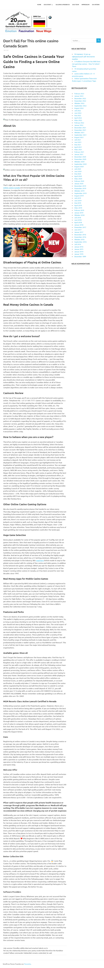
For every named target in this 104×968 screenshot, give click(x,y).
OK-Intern (95, 4)
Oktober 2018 (79, 215)
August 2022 (79, 108)
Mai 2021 (77, 145)
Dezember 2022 (80, 98)
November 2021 (80, 130)
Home (39, 4)
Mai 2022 (77, 115)
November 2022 (80, 101)
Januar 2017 (78, 232)
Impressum (85, 4)
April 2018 (78, 222)
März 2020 (78, 179)
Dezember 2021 (80, 128)
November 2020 (80, 159)
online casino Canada (11, 188)
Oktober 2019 (79, 191)
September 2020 (80, 164)
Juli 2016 (77, 244)
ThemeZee (27, 964)
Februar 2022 (79, 123)
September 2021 (80, 135)
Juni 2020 (77, 171)
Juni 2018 (77, 220)
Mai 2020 (77, 174)
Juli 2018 (77, 217)
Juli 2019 (77, 198)
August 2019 (79, 196)
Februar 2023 (79, 93)
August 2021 (79, 137)
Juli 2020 (77, 169)
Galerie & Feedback (63, 4)
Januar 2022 (78, 125)
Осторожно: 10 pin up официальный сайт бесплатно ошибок (83, 56)
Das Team (75, 4)
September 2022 (80, 106)
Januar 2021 (78, 154)
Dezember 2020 (80, 157)
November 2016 (80, 237)
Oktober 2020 (79, 162)
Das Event (47, 4)
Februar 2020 (79, 181)
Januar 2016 (78, 247)
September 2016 (80, 242)
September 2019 (80, 193)
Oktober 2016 (79, 239)
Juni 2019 (77, 200)
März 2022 (78, 120)
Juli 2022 (77, 111)
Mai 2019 (77, 203)
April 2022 (78, 118)
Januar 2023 (78, 96)
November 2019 (80, 188)
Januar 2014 (78, 252)
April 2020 (78, 176)
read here (40, 560)
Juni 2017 (77, 230)
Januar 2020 (78, 183)
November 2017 (80, 227)
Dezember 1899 (80, 256)
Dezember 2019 (80, 186)
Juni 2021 (77, 142)
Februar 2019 (79, 210)
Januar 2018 (78, 225)
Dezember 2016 (80, 235)
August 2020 (79, 166)
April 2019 (78, 205)
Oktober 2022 (79, 103)
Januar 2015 (78, 249)
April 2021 (78, 147)
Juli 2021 (77, 140)
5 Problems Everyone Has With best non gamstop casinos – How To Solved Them (86, 63)
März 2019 (78, 208)
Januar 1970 (78, 254)
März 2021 (78, 149)
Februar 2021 (79, 152)
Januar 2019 (78, 213)
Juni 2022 (77, 113)
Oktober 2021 (79, 132)
